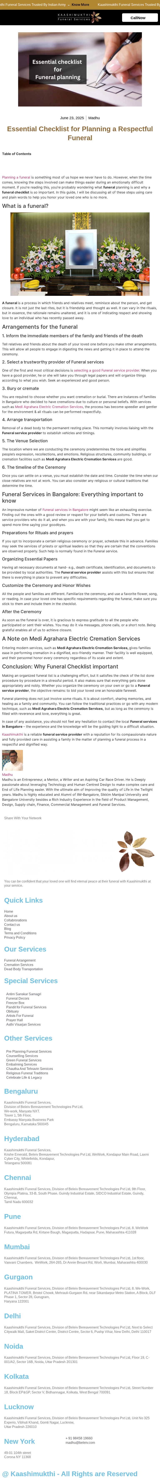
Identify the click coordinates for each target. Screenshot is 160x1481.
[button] (5, 17)
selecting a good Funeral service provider (106, 370)
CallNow (138, 18)
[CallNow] (153, 16)
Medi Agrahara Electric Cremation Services (49, 407)
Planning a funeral (16, 177)
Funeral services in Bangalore (65, 510)
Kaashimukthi (12, 734)
